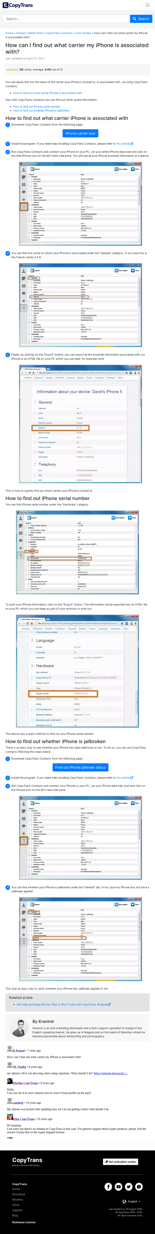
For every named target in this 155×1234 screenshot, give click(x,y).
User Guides (83, 33)
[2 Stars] (10, 70)
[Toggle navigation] (147, 5)
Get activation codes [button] (122, 1161)
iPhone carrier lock (80, 133)
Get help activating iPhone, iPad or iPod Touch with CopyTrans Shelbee (62, 1004)
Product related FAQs (29, 33)
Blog (15, 1215)
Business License (24, 1222)
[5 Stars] (17, 70)
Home (9, 33)
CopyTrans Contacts (59, 33)
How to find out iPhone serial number (36, 106)
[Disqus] (77, 1091)
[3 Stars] (12, 70)
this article (122, 143)
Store (15, 1204)
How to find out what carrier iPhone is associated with (47, 93)
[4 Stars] (15, 70)
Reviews (17, 1199)
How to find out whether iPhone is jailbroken (41, 110)
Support (17, 1210)
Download (18, 1194)
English (132, 1201)
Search (143, 19)
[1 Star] (8, 70)
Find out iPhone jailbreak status (80, 767)
